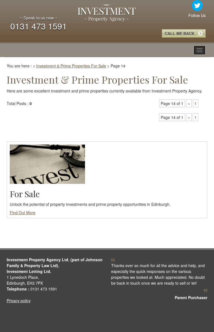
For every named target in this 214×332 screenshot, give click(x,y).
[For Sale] (47, 163)
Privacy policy (19, 300)
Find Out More (22, 212)
